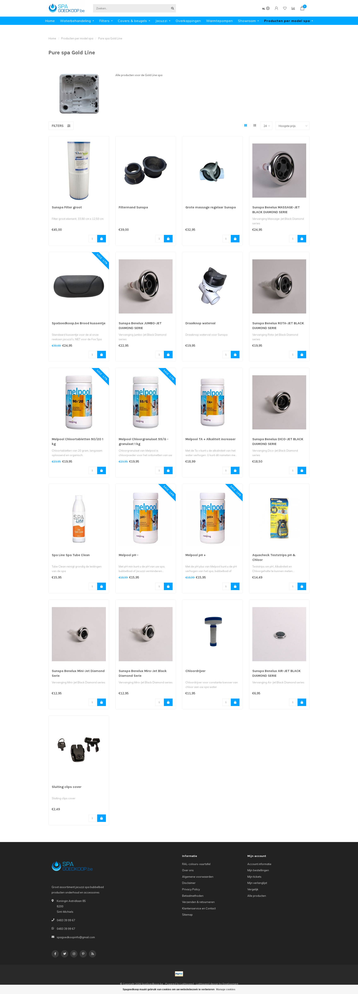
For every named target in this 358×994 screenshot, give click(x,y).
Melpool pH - (128, 555)
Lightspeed (187, 983)
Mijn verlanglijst (257, 883)
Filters (104, 21)
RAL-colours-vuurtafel (196, 864)
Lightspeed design (207, 983)
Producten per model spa (287, 21)
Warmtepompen (219, 21)
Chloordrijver (195, 671)
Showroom (247, 21)
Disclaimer (189, 883)
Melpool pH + (195, 555)
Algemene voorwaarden (197, 876)
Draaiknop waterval (200, 323)
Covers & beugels (132, 21)
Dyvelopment (230, 983)
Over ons (188, 870)
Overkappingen (188, 21)
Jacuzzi (161, 21)
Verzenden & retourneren (198, 902)
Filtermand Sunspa (133, 207)
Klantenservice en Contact (199, 908)
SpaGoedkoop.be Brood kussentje (78, 323)
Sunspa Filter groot (67, 207)
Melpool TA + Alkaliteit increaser (210, 439)
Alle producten (256, 895)
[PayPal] (179, 974)
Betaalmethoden (192, 895)
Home (50, 21)
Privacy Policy (191, 889)
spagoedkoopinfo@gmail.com (76, 937)
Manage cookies (225, 989)
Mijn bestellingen (258, 870)
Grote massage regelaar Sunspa (210, 207)
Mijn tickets (254, 876)
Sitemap (187, 914)
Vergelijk (252, 889)
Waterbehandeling (75, 21)
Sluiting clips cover (66, 787)
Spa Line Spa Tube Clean (71, 555)
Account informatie (259, 864)
